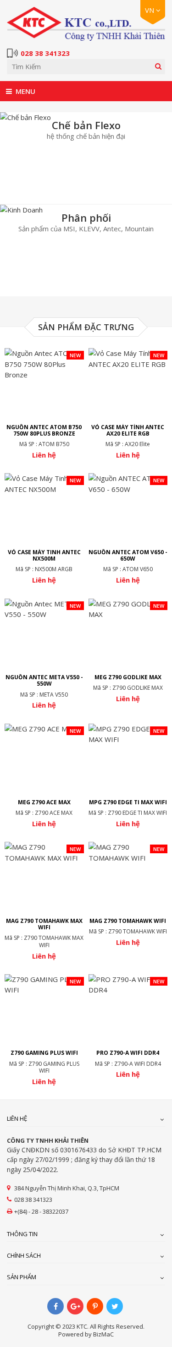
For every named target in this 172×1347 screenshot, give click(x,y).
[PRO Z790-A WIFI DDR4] (128, 1026)
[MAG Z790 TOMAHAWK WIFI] (128, 894)
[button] (9, 91)
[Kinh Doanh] (86, 250)
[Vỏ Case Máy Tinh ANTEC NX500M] (44, 528)
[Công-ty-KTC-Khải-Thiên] (86, 24)
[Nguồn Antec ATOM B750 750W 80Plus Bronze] (44, 403)
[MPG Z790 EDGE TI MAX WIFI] (128, 776)
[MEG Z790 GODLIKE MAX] (128, 651)
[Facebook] (55, 1306)
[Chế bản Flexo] (86, 158)
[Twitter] (114, 1306)
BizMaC (103, 1334)
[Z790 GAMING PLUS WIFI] (44, 1030)
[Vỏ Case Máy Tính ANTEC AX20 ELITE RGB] (128, 403)
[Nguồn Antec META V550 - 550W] (44, 654)
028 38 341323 (45, 53)
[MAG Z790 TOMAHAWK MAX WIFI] (44, 901)
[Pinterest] (95, 1306)
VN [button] (150, 10)
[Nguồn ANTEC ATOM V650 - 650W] (128, 528)
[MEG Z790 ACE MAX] (44, 776)
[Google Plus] (75, 1306)
